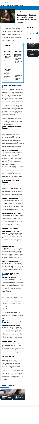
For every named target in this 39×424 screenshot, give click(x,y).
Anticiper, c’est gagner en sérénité (8, 67)
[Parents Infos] (7, 2)
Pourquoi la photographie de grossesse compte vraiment (8, 49)
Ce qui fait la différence (8, 54)
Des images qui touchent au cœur (18, 76)
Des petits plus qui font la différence (18, 62)
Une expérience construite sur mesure (18, 65)
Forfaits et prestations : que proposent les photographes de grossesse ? (18, 55)
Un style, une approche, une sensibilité (8, 57)
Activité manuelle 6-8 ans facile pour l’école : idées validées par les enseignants (33, 52)
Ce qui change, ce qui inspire (18, 49)
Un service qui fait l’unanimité (17, 79)
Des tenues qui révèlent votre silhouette (8, 70)
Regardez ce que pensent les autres (8, 60)
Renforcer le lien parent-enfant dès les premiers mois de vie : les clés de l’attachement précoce (19, 395)
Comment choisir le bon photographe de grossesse (7, 52)
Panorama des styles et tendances (7, 77)
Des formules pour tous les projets (18, 59)
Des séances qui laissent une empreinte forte (18, 73)
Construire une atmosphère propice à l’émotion (8, 73)
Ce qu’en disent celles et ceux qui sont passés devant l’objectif (18, 69)
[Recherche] (33, 2)
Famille (19, 12)
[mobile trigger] (2, 2)
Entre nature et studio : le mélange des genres (18, 52)
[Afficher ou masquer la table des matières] (17, 45)
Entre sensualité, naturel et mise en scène (8, 80)
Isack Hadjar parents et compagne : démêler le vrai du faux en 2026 (33, 45)
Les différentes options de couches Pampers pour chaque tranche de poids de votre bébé (6, 395)
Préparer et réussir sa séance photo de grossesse (8, 63)
